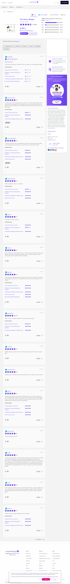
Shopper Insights (42, 560)
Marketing (41, 568)
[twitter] (50, 150)
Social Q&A (28, 560)
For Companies (65, 2)
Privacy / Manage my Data (56, 570)
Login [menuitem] (58, 2)
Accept (46, 579)
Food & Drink (22, 21)
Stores (4, 11)
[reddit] (52, 150)
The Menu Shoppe (27, 19)
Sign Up (53, 568)
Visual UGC (28, 563)
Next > (43, 539)
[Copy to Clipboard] (56, 150)
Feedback (27, 568)
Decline (54, 579)
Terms (53, 560)
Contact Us (54, 563)
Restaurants (27, 21)
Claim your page (57, 102)
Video (27, 565)
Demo (40, 563)
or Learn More (58, 81)
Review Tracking (29, 570)
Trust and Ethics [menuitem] (10, 2)
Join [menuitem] (54, 2)
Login (53, 565)
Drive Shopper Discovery (43, 553)
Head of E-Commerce (42, 570)
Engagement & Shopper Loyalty (44, 558)
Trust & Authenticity (56, 558)
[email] (54, 150)
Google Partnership (55, 553)
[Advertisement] (57, 47)
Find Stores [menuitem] (4, 2)
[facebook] (48, 150)
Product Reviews (29, 558)
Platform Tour (28, 553)
